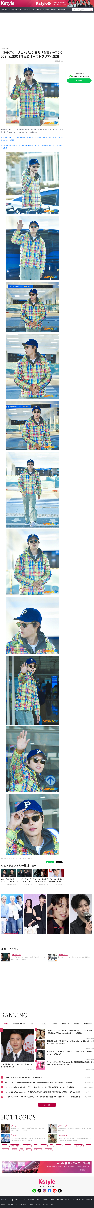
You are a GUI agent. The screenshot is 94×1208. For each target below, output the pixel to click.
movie (39, 10)
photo (53, 10)
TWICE (35, 1146)
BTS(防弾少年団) (78, 1146)
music (25, 10)
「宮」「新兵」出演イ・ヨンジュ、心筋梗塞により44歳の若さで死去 (16, 1065)
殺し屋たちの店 (38, 1150)
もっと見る (47, 1105)
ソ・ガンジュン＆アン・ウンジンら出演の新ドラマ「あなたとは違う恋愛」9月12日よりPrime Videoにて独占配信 (42, 1097)
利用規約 (31, 1204)
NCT (21, 1150)
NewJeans (88, 1146)
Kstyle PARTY (48, 1150)
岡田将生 (28, 1150)
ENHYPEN (4, 1146)
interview (62, 10)
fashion (46, 10)
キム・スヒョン (26, 1146)
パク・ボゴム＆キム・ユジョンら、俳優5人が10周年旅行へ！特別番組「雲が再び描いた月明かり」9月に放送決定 (42, 1092)
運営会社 (3, 1204)
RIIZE (51, 1146)
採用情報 (38, 1204)
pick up (17, 1200)
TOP (2, 48)
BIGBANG (14, 1150)
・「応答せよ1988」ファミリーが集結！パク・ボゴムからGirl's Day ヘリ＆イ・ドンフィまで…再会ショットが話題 (32, 138)
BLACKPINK (43, 1146)
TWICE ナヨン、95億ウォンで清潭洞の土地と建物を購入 (23, 1077)
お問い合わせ (22, 1204)
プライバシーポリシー (48, 1204)
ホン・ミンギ (5, 1150)
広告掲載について (12, 1204)
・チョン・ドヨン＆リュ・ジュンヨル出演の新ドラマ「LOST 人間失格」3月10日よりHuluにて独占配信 (32, 146)
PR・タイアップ (87, 1200)
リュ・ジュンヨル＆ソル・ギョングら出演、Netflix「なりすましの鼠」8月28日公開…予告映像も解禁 (40, 880)
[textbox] (82, 9)
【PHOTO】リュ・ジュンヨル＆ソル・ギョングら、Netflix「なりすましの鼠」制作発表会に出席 (24, 880)
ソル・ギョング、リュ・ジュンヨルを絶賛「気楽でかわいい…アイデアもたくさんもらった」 (8, 880)
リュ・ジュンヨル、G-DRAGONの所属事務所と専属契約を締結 (56, 880)
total (6, 1024)
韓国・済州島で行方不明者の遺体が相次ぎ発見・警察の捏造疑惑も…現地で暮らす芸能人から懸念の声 (38, 1082)
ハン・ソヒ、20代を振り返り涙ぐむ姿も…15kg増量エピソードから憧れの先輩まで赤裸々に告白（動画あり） (41, 1087)
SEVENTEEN (68, 1146)
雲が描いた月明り (14, 1146)
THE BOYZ (58, 1146)
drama (32, 10)
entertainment (15, 10)
